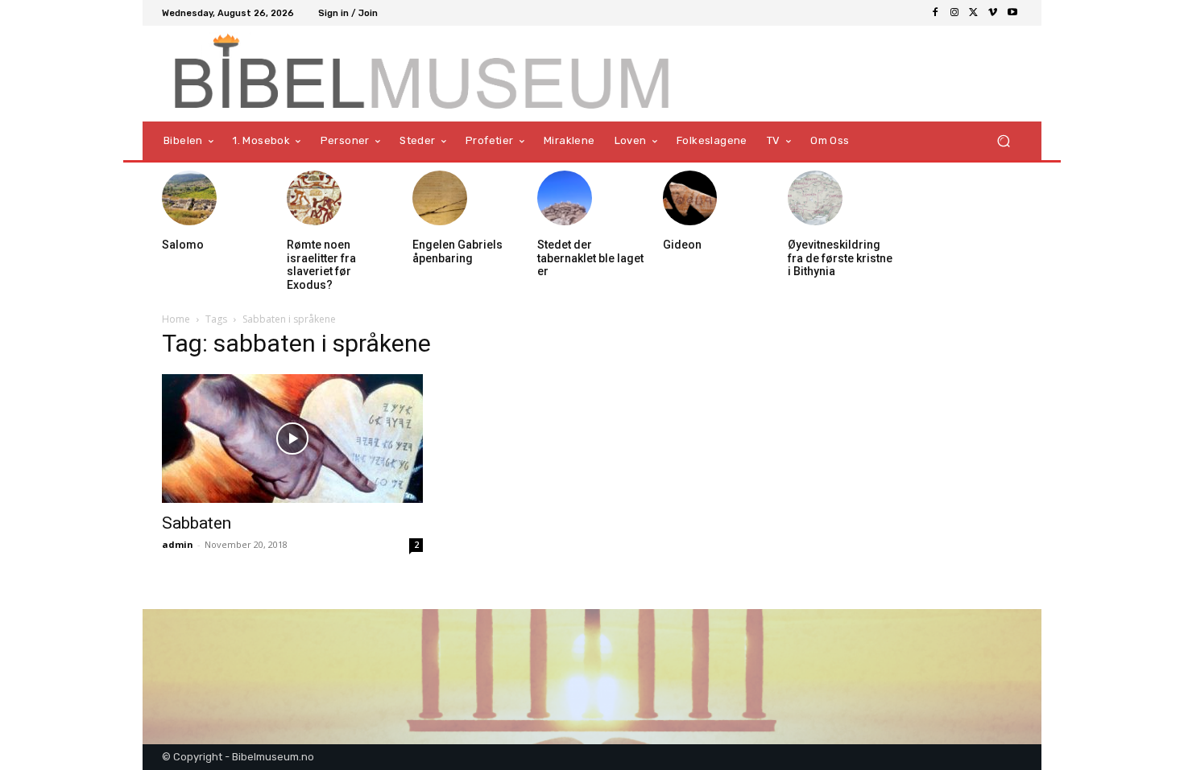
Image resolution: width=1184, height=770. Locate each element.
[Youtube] (1012, 13)
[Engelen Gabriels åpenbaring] (439, 198)
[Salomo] (189, 198)
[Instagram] (954, 13)
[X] (973, 13)
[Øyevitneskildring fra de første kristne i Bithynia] (815, 198)
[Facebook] (935, 13)
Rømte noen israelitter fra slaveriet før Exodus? (321, 264)
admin (177, 544)
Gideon (682, 244)
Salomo (183, 244)
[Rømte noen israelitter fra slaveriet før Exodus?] (314, 198)
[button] (1003, 141)
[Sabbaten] (292, 438)
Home (176, 319)
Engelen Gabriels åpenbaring (457, 251)
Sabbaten (196, 523)
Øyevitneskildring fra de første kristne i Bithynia (840, 258)
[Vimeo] (993, 13)
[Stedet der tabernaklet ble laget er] (564, 198)
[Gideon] (690, 198)
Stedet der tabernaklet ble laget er (590, 258)
